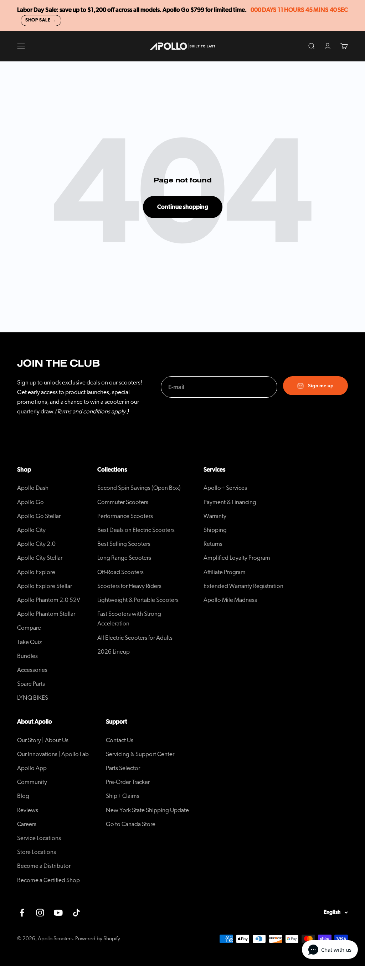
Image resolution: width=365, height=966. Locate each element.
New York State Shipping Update (147, 810)
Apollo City (31, 530)
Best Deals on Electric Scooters (136, 530)
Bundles (27, 656)
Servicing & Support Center (140, 754)
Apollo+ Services (225, 488)
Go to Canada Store (130, 824)
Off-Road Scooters (120, 572)
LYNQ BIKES (32, 698)
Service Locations (39, 838)
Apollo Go (30, 502)
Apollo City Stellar (39, 558)
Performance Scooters (125, 516)
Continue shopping (182, 207)
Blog (23, 796)
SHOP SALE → (41, 20)
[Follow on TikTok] (76, 912)
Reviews (27, 810)
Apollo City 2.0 (36, 544)
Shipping (215, 530)
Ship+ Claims (122, 796)
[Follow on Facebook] (22, 912)
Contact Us (119, 740)
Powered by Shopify (97, 938)
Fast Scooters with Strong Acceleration (129, 619)
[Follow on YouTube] (58, 912)
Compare (29, 628)
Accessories (32, 670)
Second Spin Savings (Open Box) (139, 488)
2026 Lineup (113, 652)
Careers (26, 824)
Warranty (215, 516)
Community (32, 782)
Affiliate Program (225, 572)
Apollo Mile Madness (230, 600)
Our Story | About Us (42, 740)
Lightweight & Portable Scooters (138, 600)
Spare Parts (31, 684)
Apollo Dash (32, 488)
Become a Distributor (44, 866)
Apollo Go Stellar (39, 516)
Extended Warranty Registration (243, 586)
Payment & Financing (230, 502)
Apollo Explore (36, 572)
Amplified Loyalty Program (237, 558)
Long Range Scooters (124, 558)
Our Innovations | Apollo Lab (53, 754)
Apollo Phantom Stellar (46, 614)
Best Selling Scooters (123, 544)
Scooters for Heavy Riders (129, 586)
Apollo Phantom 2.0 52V (48, 600)
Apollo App (32, 768)
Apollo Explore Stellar (44, 586)
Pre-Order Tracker (128, 782)
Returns (213, 544)
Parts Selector (123, 768)
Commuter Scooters (122, 502)
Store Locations (36, 852)
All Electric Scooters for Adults (135, 638)
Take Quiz (29, 642)
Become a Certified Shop (48, 880)
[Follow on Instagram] (40, 912)
